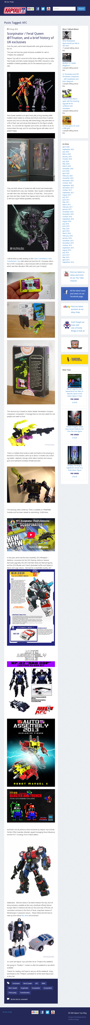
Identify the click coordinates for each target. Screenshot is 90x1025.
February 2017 (67, 207)
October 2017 (67, 190)
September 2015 (68, 248)
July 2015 (65, 252)
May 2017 (65, 202)
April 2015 (65, 260)
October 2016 (67, 217)
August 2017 (66, 195)
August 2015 (66, 250)
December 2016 (67, 212)
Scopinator (24, 988)
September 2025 (68, 149)
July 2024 (65, 161)
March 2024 (66, 166)
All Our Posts (9, 2)
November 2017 (68, 188)
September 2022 (68, 185)
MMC (43, 983)
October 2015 (67, 245)
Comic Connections (40, 259)
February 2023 (67, 176)
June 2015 (65, 255)
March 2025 (66, 154)
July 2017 (65, 197)
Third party (12, 993)
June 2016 (65, 226)
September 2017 (68, 193)
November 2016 (68, 214)
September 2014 (68, 262)
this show (25, 915)
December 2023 (67, 169)
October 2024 (67, 159)
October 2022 (67, 183)
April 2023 (65, 173)
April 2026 (65, 147)
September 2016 (68, 219)
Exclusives (16, 983)
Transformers (25, 993)
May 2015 (65, 257)
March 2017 (66, 205)
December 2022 (67, 178)
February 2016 (67, 236)
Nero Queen (12, 988)
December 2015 (67, 241)
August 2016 (66, 221)
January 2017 (67, 209)
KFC (36, 983)
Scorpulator (36, 988)
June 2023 (65, 171)
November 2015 (68, 243)
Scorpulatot (48, 988)
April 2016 (65, 231)
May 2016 (65, 229)
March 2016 (66, 233)
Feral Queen (27, 983)
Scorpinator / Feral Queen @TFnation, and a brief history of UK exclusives (30, 38)
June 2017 (65, 200)
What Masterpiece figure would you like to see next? (70, 43)
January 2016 (67, 238)
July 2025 (65, 152)
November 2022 (68, 181)
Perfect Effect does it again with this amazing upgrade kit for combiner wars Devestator (70, 103)
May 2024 (65, 164)
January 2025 (67, 157)
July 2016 (65, 224)
